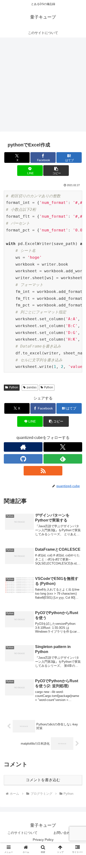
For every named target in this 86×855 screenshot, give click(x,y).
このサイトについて (22, 833)
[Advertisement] (43, 86)
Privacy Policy (43, 839)
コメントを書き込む (43, 780)
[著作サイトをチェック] (23, 447)
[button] (56, 170)
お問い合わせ (64, 833)
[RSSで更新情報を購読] (43, 470)
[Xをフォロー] (62, 447)
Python (13, 387)
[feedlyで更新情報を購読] (62, 459)
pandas (32, 387)
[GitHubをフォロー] (23, 459)
